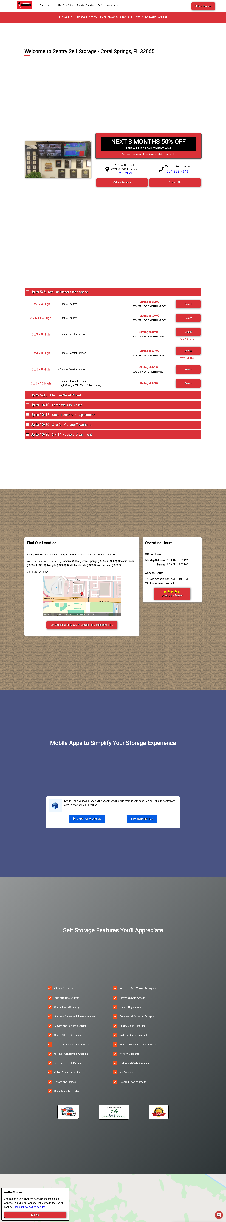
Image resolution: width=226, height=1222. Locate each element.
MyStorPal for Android (88, 818)
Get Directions (124, 173)
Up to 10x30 (61, 434)
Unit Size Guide (65, 5)
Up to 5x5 (59, 292)
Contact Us (112, 5)
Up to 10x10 (56, 405)
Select (188, 304)
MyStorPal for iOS (142, 818)
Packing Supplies (85, 5)
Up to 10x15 (62, 415)
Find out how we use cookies (29, 1207)
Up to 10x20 (61, 425)
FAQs (100, 5)
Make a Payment (203, 6)
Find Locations (47, 5)
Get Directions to (81, 624)
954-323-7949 (177, 171)
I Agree (35, 1214)
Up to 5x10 (55, 395)
